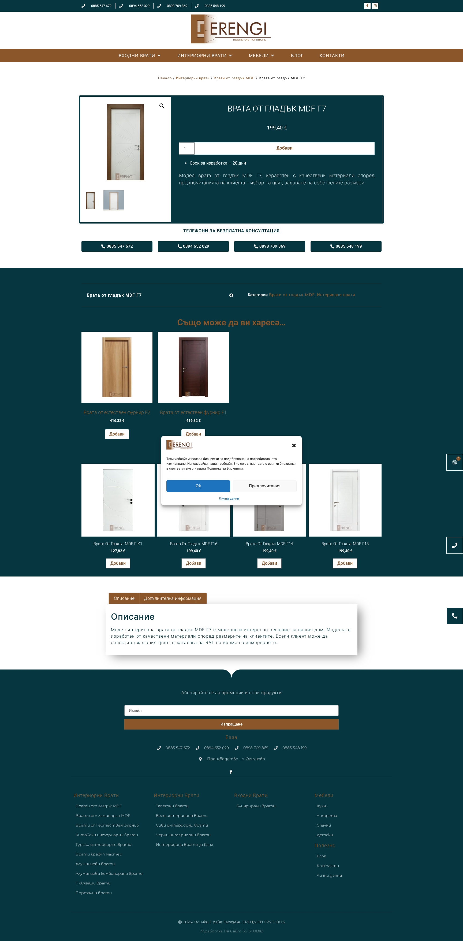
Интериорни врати (193, 78)
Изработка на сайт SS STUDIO (231, 931)
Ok (198, 486)
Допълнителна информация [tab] (172, 598)
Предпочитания (265, 486)
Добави (285, 148)
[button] (294, 445)
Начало (165, 78)
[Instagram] (375, 6)
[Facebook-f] (367, 6)
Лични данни (229, 498)
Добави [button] (117, 434)
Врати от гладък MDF (234, 78)
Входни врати (251, 795)
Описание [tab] (124, 598)
